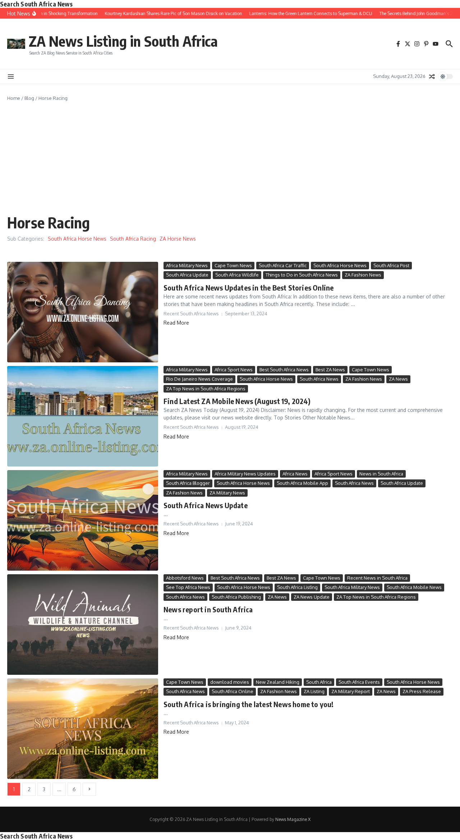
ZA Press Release (421, 691)
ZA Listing (314, 691)
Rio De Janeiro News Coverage (199, 379)
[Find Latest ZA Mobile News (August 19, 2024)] (82, 416)
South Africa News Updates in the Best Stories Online (249, 287)
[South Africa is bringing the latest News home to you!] (82, 728)
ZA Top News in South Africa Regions (205, 388)
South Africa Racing (133, 239)
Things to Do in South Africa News (302, 275)
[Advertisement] (230, 156)
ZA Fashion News (363, 275)
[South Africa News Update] (82, 520)
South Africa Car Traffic (283, 265)
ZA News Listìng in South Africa (123, 41)
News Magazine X (292, 819)
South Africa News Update (206, 505)
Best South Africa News (284, 369)
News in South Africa (381, 474)
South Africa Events (359, 682)
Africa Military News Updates (245, 474)
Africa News (295, 474)
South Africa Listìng (297, 587)
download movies (229, 682)
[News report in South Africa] (82, 624)
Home (13, 98)
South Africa (319, 682)
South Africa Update (187, 275)
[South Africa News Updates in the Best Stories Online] (82, 312)
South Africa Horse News (77, 239)
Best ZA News (330, 369)
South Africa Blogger (188, 483)
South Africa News (319, 379)
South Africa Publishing (236, 597)
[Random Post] (432, 76)
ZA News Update (312, 597)
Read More (176, 323)
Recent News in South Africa (377, 578)
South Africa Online (232, 691)
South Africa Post (391, 265)
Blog (29, 98)
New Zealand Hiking (277, 682)
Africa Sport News (234, 369)
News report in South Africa (208, 609)
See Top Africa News (188, 587)
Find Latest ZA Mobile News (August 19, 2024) (237, 400)
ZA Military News (227, 493)
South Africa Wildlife (237, 275)
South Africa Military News (352, 587)
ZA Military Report (350, 691)
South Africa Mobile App (302, 483)
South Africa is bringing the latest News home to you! (249, 704)
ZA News (398, 379)
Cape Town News (233, 265)
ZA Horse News (178, 239)
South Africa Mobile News (414, 587)
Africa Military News (187, 265)
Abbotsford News (185, 578)
